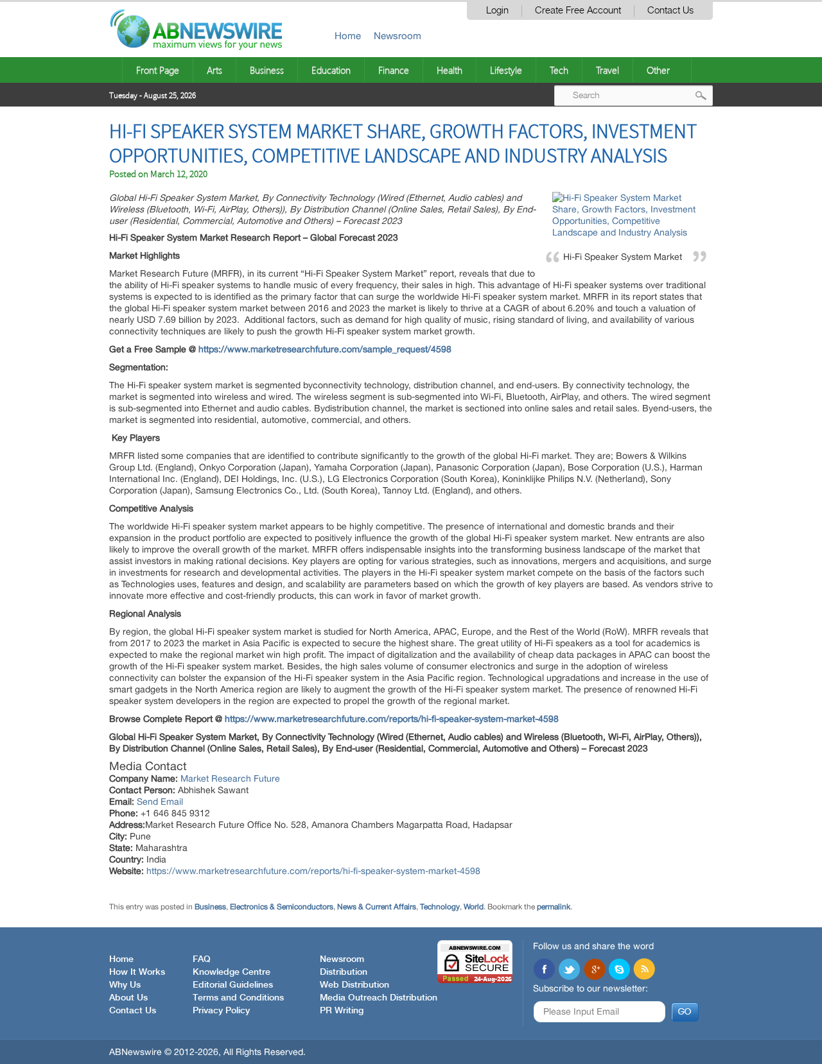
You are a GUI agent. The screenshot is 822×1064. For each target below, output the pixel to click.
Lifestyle (506, 70)
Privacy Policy (221, 1010)
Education (331, 70)
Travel (607, 70)
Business (267, 70)
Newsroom (397, 35)
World (474, 906)
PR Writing (341, 1010)
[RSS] (644, 970)
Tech (559, 70)
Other (658, 70)
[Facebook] (544, 970)
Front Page (157, 70)
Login (497, 10)
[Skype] (619, 970)
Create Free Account (578, 10)
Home (348, 35)
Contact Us (670, 10)
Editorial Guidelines (233, 985)
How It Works (137, 972)
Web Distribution (354, 985)
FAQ (202, 959)
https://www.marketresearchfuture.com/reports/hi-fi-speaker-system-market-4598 (313, 871)
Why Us (125, 985)
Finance (393, 70)
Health (449, 70)
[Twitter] (569, 970)
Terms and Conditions (238, 997)
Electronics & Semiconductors (281, 906)
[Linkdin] (594, 970)
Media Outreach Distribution (378, 997)
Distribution (343, 972)
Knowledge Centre (231, 972)
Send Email (160, 801)
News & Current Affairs (376, 906)
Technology (440, 906)
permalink (553, 906)
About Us (128, 997)
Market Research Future (230, 778)
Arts (214, 70)
